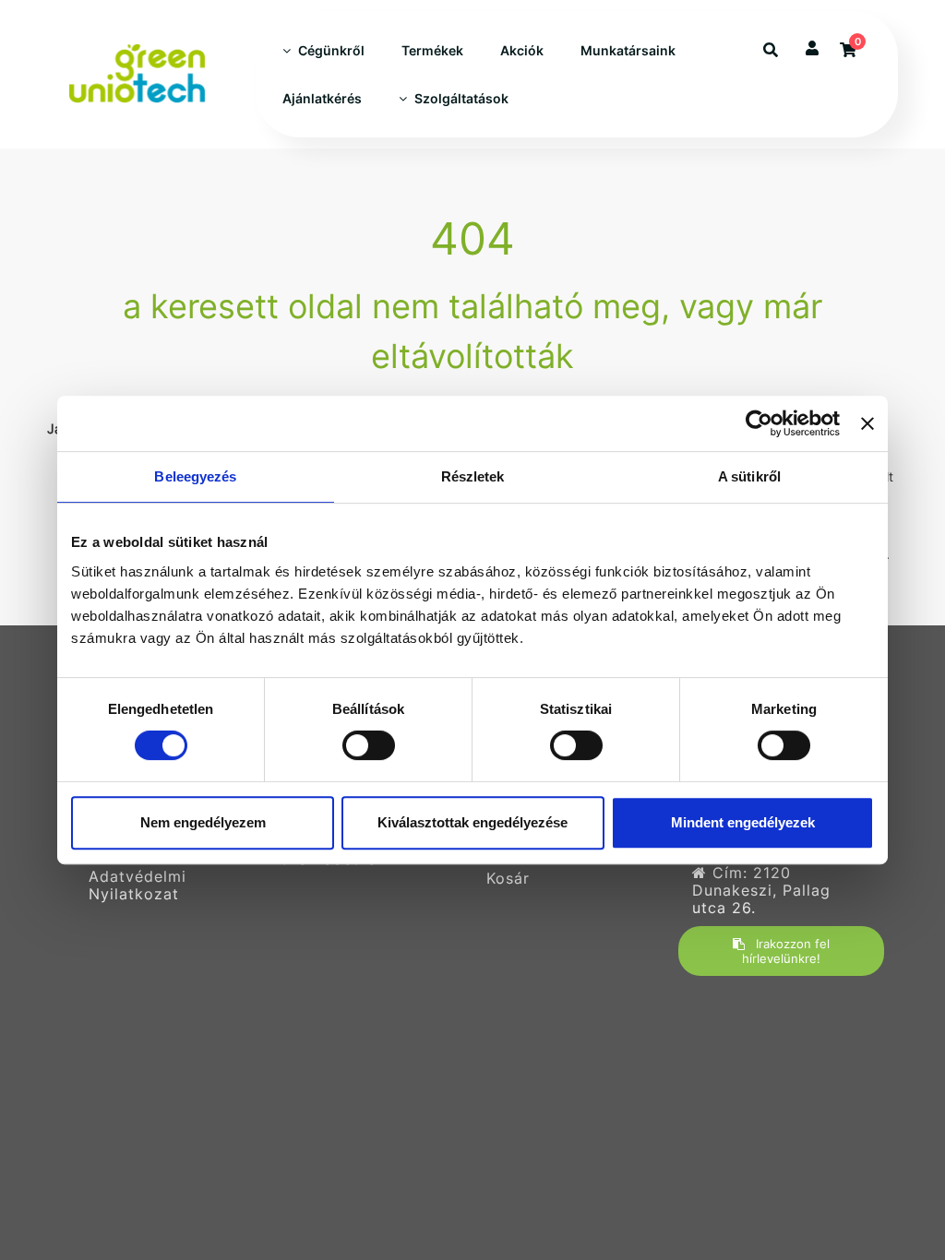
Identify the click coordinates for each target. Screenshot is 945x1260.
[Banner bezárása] (867, 423)
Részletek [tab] (473, 476)
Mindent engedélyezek (743, 822)
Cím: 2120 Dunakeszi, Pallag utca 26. (761, 890)
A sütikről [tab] (749, 476)
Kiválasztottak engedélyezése (472, 822)
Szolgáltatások (461, 98)
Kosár (508, 878)
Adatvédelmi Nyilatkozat (137, 885)
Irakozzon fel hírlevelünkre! (786, 951)
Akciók (522, 50)
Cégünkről (331, 50)
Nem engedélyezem (203, 822)
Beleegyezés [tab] (195, 476)
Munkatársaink (628, 50)
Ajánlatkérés (322, 98)
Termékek (432, 50)
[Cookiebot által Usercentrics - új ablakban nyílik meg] (759, 423)
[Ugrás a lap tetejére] (888, 1148)
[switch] (368, 745)
